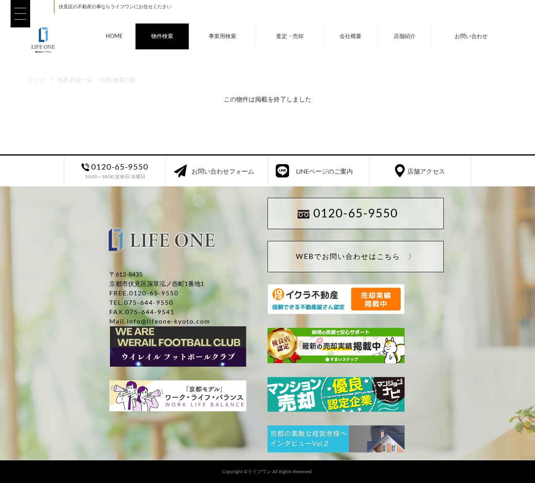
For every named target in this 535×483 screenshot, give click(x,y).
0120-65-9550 (355, 214)
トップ (37, 80)
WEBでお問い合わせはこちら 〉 (356, 256)
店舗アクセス (426, 171)
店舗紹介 (405, 36)
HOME (114, 36)
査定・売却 (290, 36)
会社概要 (350, 36)
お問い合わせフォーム (223, 171)
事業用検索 (222, 36)
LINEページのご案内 (324, 171)
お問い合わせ (471, 36)
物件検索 (162, 36)
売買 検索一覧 (75, 80)
